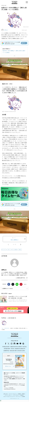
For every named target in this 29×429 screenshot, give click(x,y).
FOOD (12, 349)
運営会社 (21, 395)
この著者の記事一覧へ (20, 277)
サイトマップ (18, 396)
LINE (17, 284)
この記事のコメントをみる (7, 288)
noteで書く (25, 284)
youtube (17, 344)
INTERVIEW (7, 349)
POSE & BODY (6, 347)
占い (9, 249)
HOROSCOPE (13, 351)
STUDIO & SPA (21, 351)
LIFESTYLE (6, 351)
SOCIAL (25, 347)
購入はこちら (8, 366)
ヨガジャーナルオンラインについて (9, 396)
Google (23, 344)
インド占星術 (14, 249)
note (14, 344)
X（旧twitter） (12, 284)
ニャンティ (4, 249)
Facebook (8, 284)
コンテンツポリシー (16, 395)
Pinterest (21, 284)
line (20, 344)
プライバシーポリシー (8, 395)
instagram (11, 344)
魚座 (20, 249)
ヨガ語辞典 (23, 396)
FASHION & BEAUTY (20, 349)
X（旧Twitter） (8, 344)
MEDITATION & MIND (16, 347)
